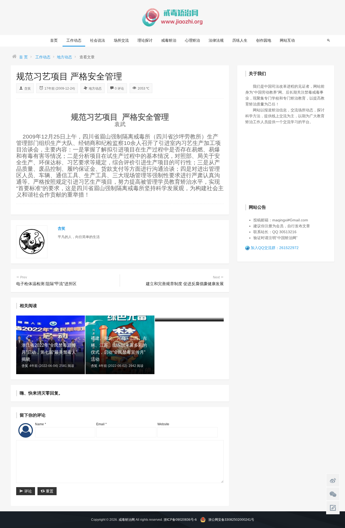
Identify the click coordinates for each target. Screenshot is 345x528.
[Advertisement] (285, 163)
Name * (40, 424)
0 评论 (119, 88)
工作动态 (73, 40)
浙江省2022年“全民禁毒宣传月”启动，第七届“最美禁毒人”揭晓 (49, 352)
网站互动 (287, 40)
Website (163, 424)
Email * (101, 424)
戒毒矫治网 (127, 520)
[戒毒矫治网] (172, 17)
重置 (49, 491)
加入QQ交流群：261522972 (275, 248)
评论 (27, 491)
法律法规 (216, 40)
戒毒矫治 (168, 40)
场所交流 (121, 40)
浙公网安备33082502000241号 (231, 520)
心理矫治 (192, 40)
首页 (54, 40)
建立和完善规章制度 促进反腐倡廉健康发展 (185, 280)
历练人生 (239, 40)
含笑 (27, 88)
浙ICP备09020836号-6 (180, 520)
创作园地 (263, 40)
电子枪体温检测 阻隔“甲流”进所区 (46, 280)
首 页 (23, 57)
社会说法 (97, 40)
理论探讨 (145, 40)
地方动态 (64, 57)
